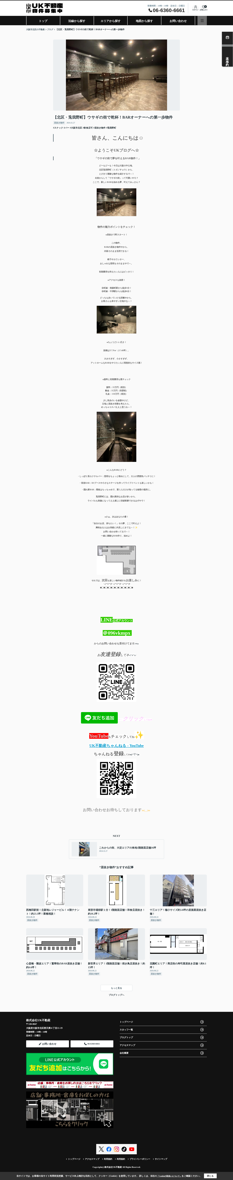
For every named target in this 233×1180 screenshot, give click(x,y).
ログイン (195, 10)
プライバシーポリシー (140, 1159)
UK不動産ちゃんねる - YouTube (116, 746)
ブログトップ (126, 1037)
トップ (43, 21)
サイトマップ (161, 1159)
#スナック (58, 128)
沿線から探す (76, 21)
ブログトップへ (116, 995)
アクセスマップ (127, 1045)
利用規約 (108, 1159)
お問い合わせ (178, 21)
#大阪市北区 (76, 128)
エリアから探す (111, 21)
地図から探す (144, 21)
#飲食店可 (88, 128)
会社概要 (124, 1053)
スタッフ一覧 (126, 1029)
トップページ (126, 1022)
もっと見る (116, 988)
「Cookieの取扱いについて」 (169, 1176)
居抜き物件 (59, 123)
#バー (66, 128)
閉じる (210, 1176)
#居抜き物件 (99, 128)
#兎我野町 (111, 128)
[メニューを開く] (202, 20)
